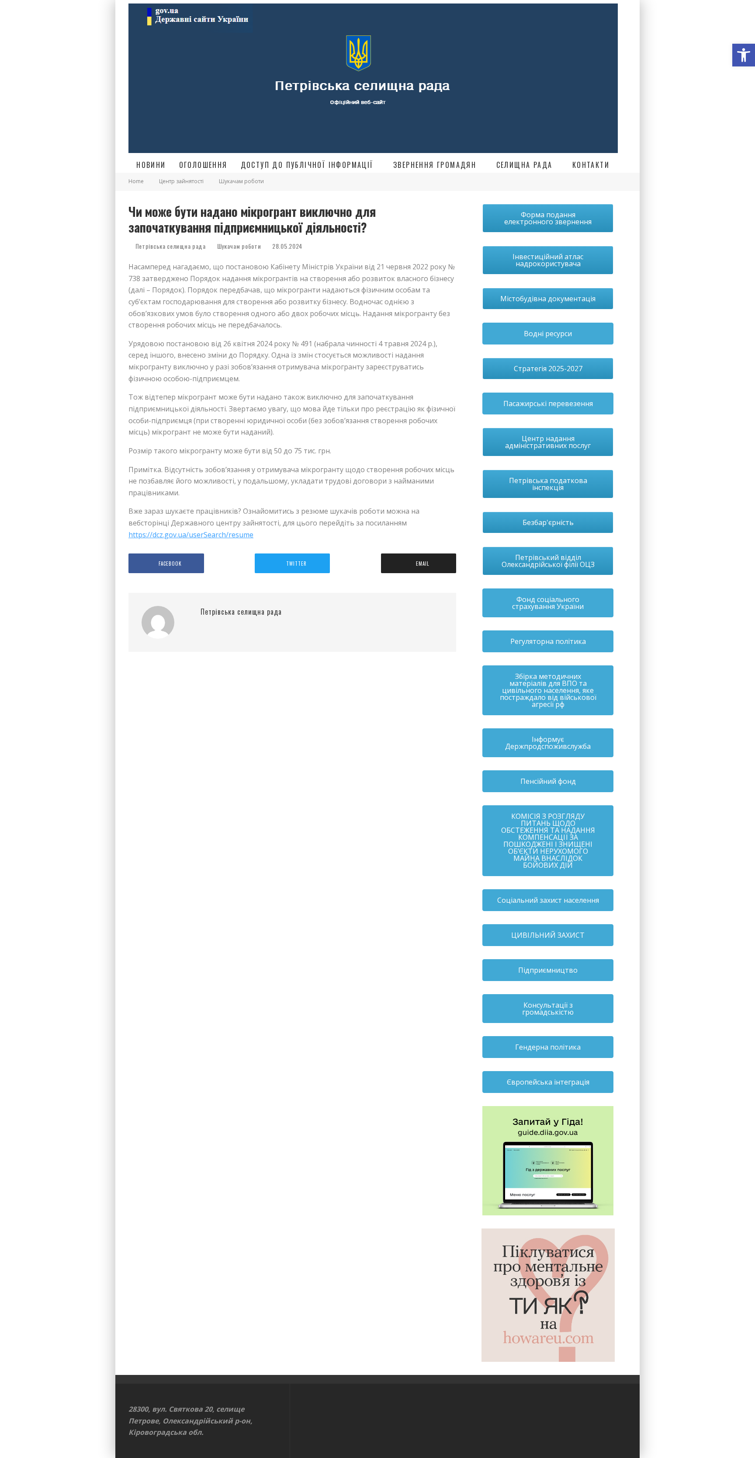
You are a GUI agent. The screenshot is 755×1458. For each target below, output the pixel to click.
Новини (151, 165)
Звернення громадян (434, 165)
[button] (743, 55)
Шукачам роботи (239, 246)
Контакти (591, 165)
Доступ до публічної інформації (307, 165)
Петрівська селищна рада (170, 246)
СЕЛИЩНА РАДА (524, 165)
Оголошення (203, 165)
